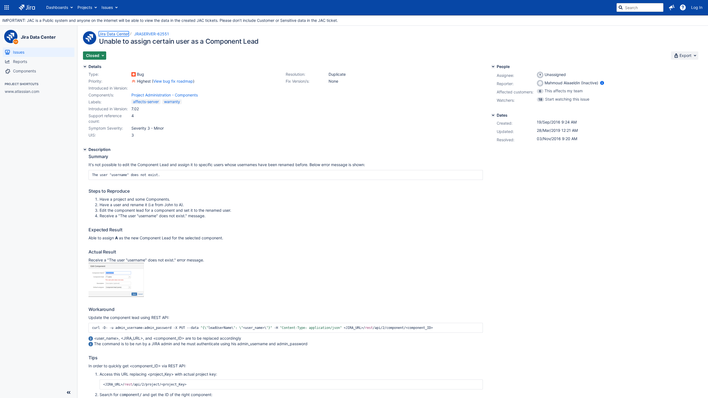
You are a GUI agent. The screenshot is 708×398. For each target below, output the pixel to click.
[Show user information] (602, 82)
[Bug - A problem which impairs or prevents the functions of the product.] (133, 74)
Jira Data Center (38, 37)
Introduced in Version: (108, 108)
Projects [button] (84, 7)
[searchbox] (639, 7)
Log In (696, 7)
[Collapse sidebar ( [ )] (68, 392)
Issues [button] (107, 7)
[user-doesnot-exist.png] (116, 295)
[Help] (682, 7)
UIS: (92, 135)
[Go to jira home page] (27, 7)
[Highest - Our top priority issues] (133, 81)
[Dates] (493, 115)
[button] (7, 7)
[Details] (85, 67)
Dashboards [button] (57, 7)
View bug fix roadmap (173, 81)
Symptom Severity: (105, 128)
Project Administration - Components (164, 95)
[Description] (85, 149)
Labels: (94, 102)
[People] (493, 67)
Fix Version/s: (297, 81)
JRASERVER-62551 (151, 34)
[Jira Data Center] (10, 36)
